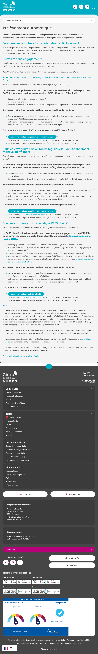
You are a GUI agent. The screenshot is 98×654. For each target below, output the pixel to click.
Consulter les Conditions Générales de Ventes (21, 356)
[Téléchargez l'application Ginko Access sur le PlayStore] (24, 591)
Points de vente (12, 428)
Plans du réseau (12, 406)
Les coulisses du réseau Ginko (17, 460)
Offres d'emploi (12, 485)
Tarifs (9, 414)
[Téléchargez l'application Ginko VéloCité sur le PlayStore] (53, 582)
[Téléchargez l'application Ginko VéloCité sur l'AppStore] (39, 582)
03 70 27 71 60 (14, 536)
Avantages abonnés (14, 431)
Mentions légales (64, 643)
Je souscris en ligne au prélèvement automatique (32, 137)
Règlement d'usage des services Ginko (49, 640)
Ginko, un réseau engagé (16, 456)
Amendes (9, 435)
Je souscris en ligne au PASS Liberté (26, 294)
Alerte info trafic (72, 558)
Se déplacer (12, 389)
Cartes (8, 424)
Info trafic (10, 399)
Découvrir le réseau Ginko (16, 446)
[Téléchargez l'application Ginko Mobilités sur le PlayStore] (24, 582)
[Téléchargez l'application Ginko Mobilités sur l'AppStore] (10, 582)
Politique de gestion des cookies (30, 643)
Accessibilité (50, 643)
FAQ (7, 478)
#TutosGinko (11, 481)
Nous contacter (12, 471)
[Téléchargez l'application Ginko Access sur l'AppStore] (10, 591)
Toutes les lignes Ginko (15, 403)
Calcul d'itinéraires (13, 392)
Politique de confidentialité (78, 640)
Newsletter (72, 565)
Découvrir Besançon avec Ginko (18, 449)
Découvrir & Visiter (16, 442)
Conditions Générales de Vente (20, 640)
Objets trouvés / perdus (15, 474)
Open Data (76, 643)
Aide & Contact (14, 467)
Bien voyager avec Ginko (15, 453)
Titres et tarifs (12, 421)
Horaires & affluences (14, 396)
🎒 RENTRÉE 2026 (13, 417)
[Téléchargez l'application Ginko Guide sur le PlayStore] (53, 591)
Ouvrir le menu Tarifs (14, 20)
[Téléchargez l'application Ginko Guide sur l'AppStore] (39, 591)
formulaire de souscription (34, 140)
